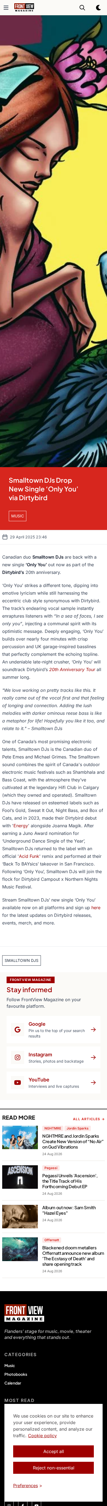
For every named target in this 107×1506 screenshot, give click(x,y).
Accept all (53, 1451)
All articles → (89, 1119)
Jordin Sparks (78, 1128)
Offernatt (51, 1240)
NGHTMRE (52, 1128)
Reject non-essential (53, 1468)
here (95, 907)
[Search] (82, 8)
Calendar (12, 1382)
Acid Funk (29, 856)
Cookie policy (42, 1435)
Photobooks (15, 1374)
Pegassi (50, 1168)
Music (9, 1365)
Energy (20, 825)
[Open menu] (6, 7)
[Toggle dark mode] (99, 8)
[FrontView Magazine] (24, 1313)
